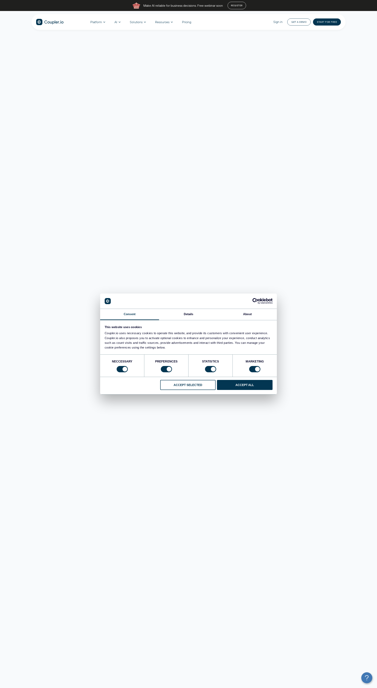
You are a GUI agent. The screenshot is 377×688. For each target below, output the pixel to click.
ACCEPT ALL (244, 385)
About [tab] (247, 314)
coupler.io (50, 22)
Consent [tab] (129, 314)
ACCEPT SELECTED (188, 385)
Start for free (327, 21)
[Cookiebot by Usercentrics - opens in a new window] (255, 301)
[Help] (366, 677)
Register (237, 5)
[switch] (166, 369)
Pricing (186, 22)
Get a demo (299, 21)
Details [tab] (188, 314)
